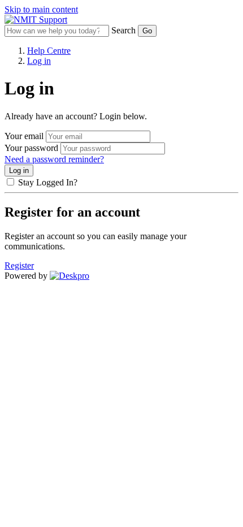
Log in (39, 61)
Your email (24, 136)
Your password (31, 148)
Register (19, 265)
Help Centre (49, 50)
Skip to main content (41, 9)
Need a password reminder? (54, 159)
